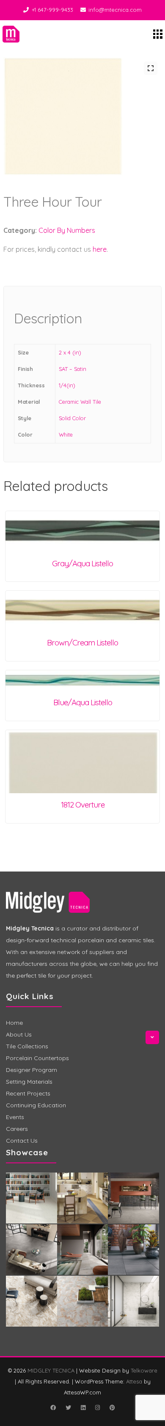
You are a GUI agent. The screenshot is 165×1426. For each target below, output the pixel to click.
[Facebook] (52, 1407)
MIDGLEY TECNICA (51, 1370)
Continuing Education (36, 1105)
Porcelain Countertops (37, 1058)
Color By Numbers (66, 230)
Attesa (134, 1381)
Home (14, 1022)
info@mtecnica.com (115, 9)
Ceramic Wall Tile (80, 401)
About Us (19, 1034)
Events (15, 1117)
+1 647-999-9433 (52, 9)
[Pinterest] (112, 1407)
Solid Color (72, 418)
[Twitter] (68, 1407)
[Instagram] (97, 1407)
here (100, 249)
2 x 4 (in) (70, 352)
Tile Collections (27, 1046)
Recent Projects (28, 1093)
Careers (17, 1129)
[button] (150, 68)
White (66, 434)
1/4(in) (67, 385)
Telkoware (144, 1370)
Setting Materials (29, 1081)
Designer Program (31, 1070)
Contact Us (22, 1140)
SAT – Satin (72, 368)
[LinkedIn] (83, 1407)
